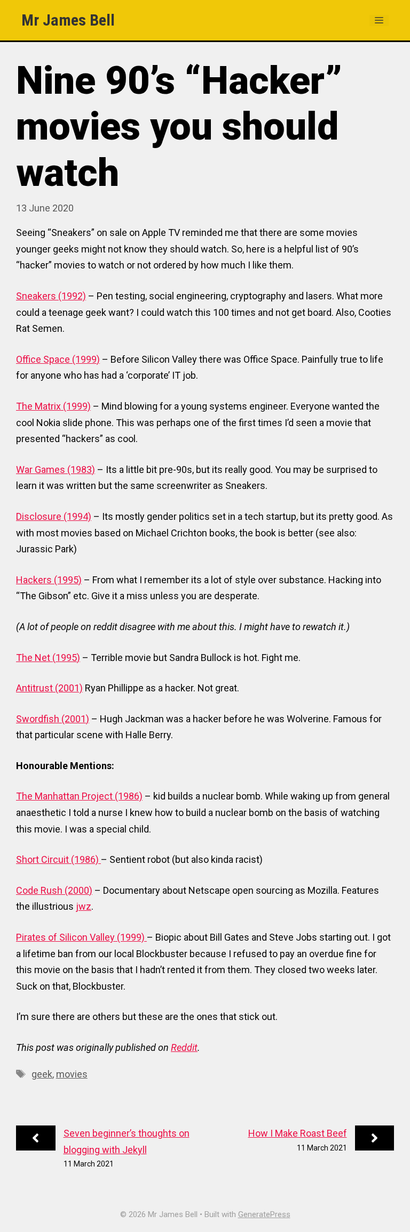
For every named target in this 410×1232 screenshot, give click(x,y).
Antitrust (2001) (49, 687)
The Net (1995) (48, 657)
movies (72, 1074)
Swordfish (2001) (52, 718)
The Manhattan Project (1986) (79, 796)
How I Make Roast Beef (297, 1133)
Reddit (184, 1047)
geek (41, 1074)
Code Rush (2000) (54, 890)
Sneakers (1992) (51, 295)
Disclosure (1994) (53, 516)
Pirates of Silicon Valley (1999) (81, 937)
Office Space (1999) (58, 359)
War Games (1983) (55, 469)
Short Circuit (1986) (58, 859)
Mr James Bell (68, 20)
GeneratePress (264, 1214)
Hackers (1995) (49, 579)
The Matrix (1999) (53, 406)
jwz (83, 906)
